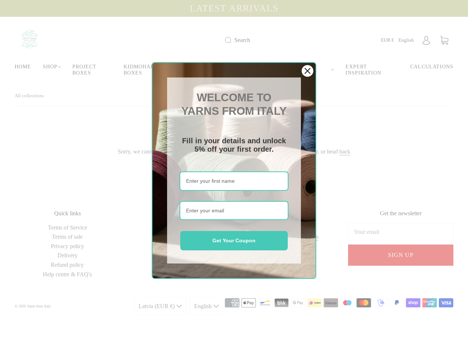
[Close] (307, 71)
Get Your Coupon (234, 240)
